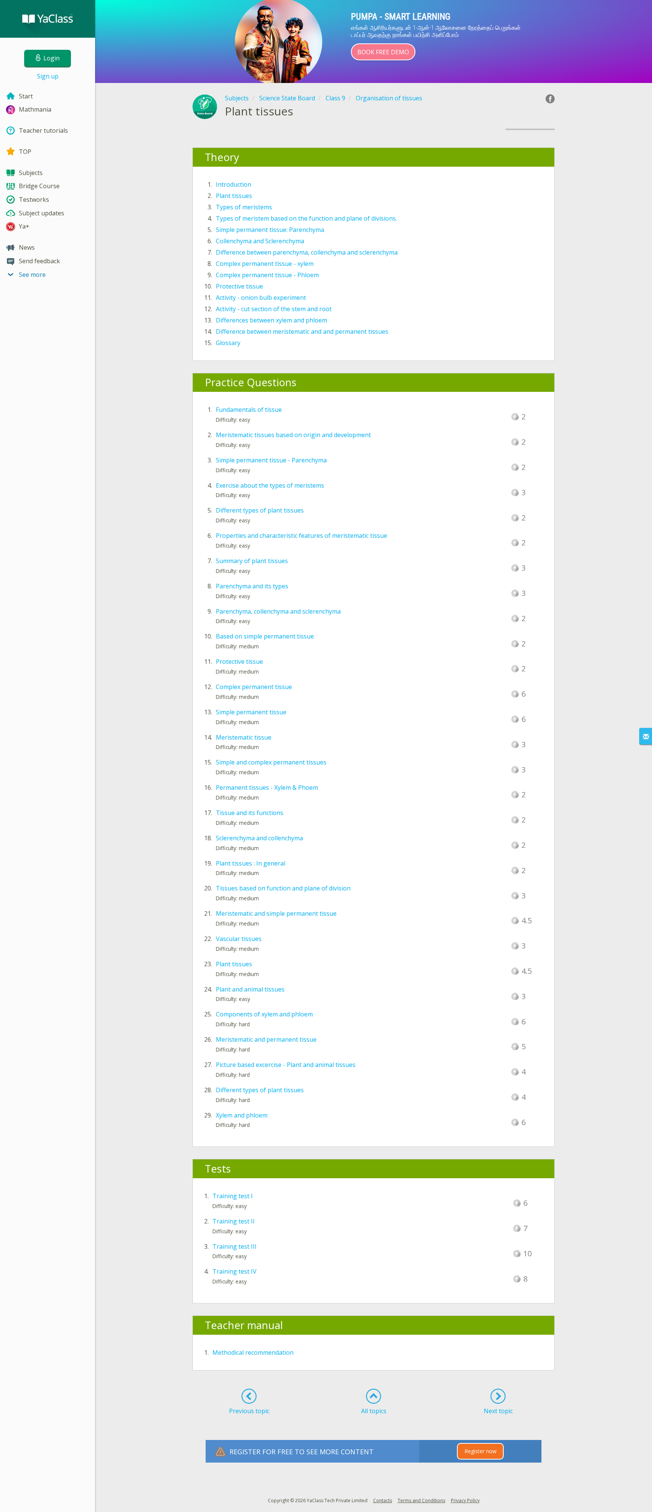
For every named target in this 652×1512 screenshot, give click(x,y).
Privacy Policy (465, 1500)
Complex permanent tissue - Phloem (267, 275)
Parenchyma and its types (252, 586)
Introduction (233, 184)
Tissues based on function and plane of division (283, 888)
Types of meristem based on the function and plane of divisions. (306, 218)
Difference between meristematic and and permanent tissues (302, 331)
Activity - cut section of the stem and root (274, 309)
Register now (480, 1451)
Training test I (232, 1196)
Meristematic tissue (243, 737)
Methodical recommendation (253, 1352)
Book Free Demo (383, 52)
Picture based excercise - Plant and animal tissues (285, 1065)
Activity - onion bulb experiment (261, 297)
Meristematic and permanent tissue (266, 1039)
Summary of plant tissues (252, 561)
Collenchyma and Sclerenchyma (260, 241)
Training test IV (234, 1271)
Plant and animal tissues (250, 989)
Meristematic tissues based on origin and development (293, 435)
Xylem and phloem (242, 1115)
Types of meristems (244, 207)
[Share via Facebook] (550, 98)
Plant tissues (234, 196)
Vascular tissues (238, 939)
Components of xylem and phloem (264, 1014)
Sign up (47, 76)
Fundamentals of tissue (249, 409)
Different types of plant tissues (260, 510)
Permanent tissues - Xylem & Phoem (267, 787)
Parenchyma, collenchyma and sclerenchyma (278, 611)
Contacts (382, 1500)
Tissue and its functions (249, 813)
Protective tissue (239, 286)
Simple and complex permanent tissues (271, 762)
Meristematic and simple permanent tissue (276, 913)
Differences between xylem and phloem (271, 320)
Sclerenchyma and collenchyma (259, 838)
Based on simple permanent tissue (265, 636)
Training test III (234, 1246)
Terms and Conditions (421, 1500)
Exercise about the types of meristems (270, 485)
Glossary (228, 343)
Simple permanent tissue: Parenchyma (270, 230)
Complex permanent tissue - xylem (265, 263)
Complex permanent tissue (254, 687)
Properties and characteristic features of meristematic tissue (301, 535)
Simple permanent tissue (251, 712)
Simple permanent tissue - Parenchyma (271, 460)
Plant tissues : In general (250, 863)
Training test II (233, 1221)
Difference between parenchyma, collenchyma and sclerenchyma (307, 252)
